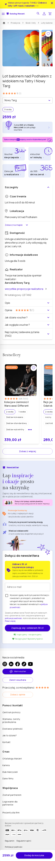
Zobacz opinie (17, 694)
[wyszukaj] (38, 13)
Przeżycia (15, 22)
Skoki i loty (31, 22)
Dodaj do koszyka (34, 855)
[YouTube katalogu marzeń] (30, 664)
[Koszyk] (50, 13)
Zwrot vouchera (17, 679)
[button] (9, 411)
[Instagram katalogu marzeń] (4, 664)
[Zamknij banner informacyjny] (52, 3)
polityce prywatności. (13, 618)
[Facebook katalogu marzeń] (17, 664)
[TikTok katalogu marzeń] (24, 664)
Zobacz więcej (27, 451)
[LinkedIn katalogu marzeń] (11, 664)
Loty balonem (47, 22)
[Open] (49, 100)
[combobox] (25, 100)
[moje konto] (44, 13)
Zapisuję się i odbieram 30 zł (27, 627)
